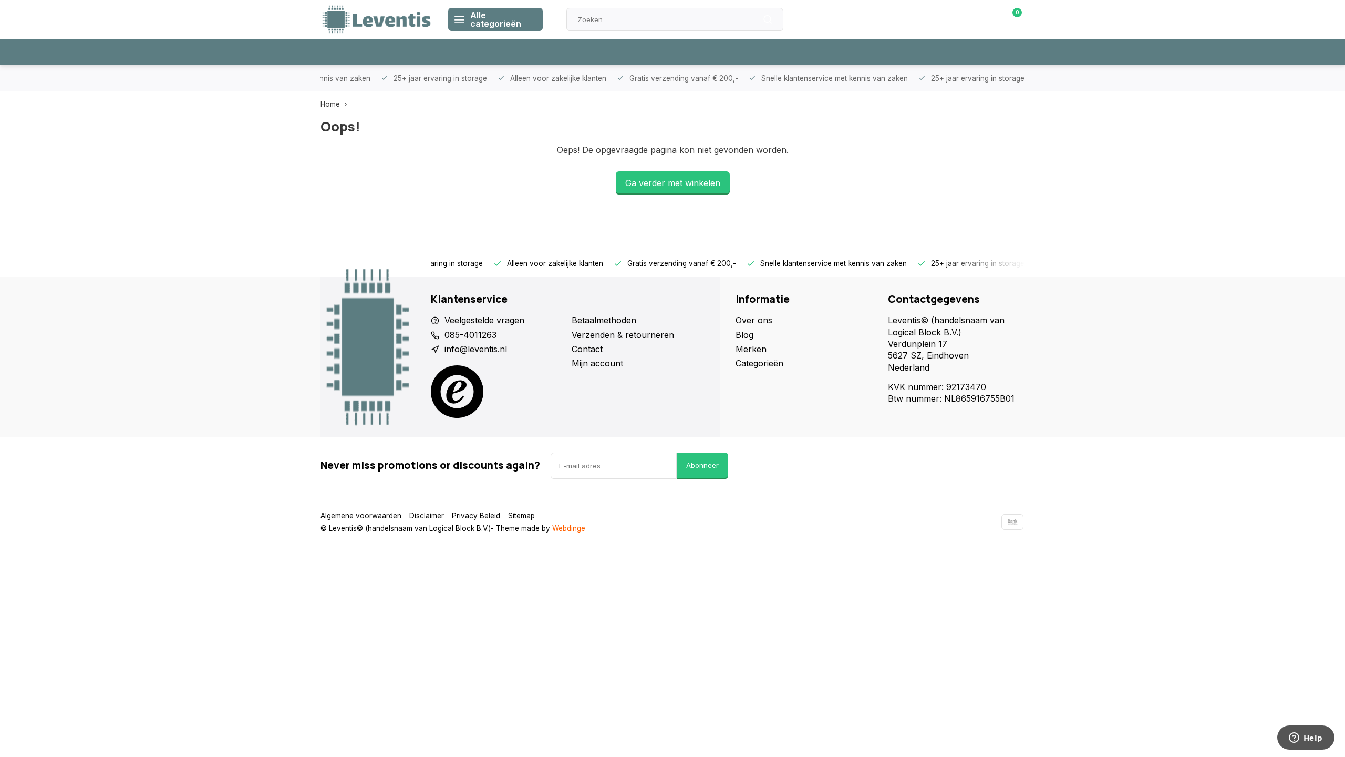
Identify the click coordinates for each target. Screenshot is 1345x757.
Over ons (754, 320)
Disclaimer (426, 516)
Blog (744, 335)
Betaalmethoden (604, 320)
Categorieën (759, 363)
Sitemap (521, 516)
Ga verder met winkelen (672, 183)
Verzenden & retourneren (623, 335)
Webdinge (568, 528)
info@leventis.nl (475, 349)
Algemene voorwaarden (360, 516)
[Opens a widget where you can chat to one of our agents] (1305, 738)
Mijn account (597, 363)
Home (330, 104)
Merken (751, 349)
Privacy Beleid (476, 516)
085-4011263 (470, 335)
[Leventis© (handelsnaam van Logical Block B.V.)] (376, 19)
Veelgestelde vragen (484, 320)
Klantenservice (905, 19)
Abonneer (702, 465)
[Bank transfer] (1012, 522)
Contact (587, 349)
